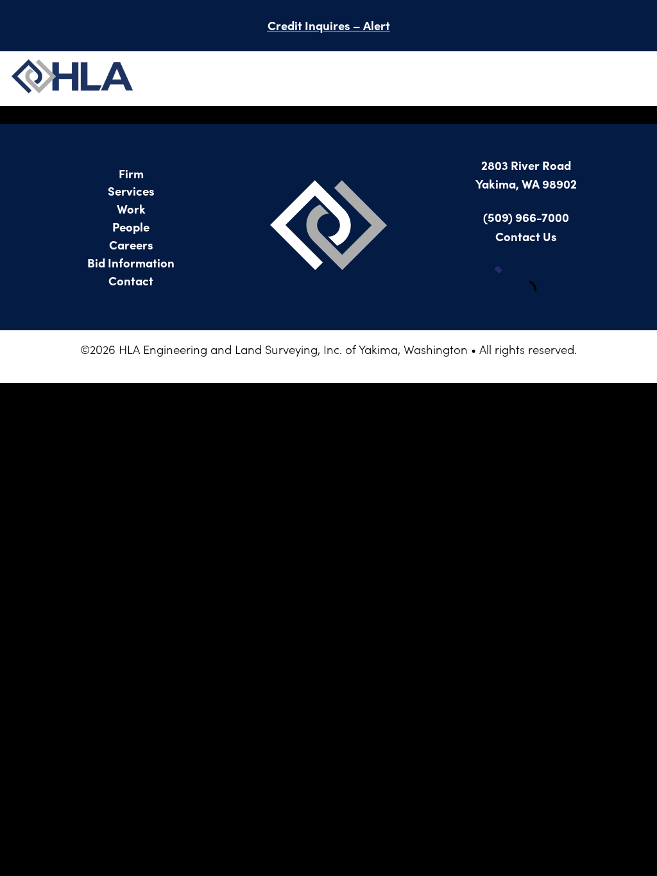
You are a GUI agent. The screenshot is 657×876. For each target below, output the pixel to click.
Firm (131, 173)
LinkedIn (545, 279)
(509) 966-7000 (526, 216)
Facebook (507, 279)
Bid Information (131, 262)
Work (131, 208)
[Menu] (634, 79)
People (130, 226)
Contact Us (526, 236)
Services (131, 190)
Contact (130, 280)
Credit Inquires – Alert (329, 25)
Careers (131, 244)
